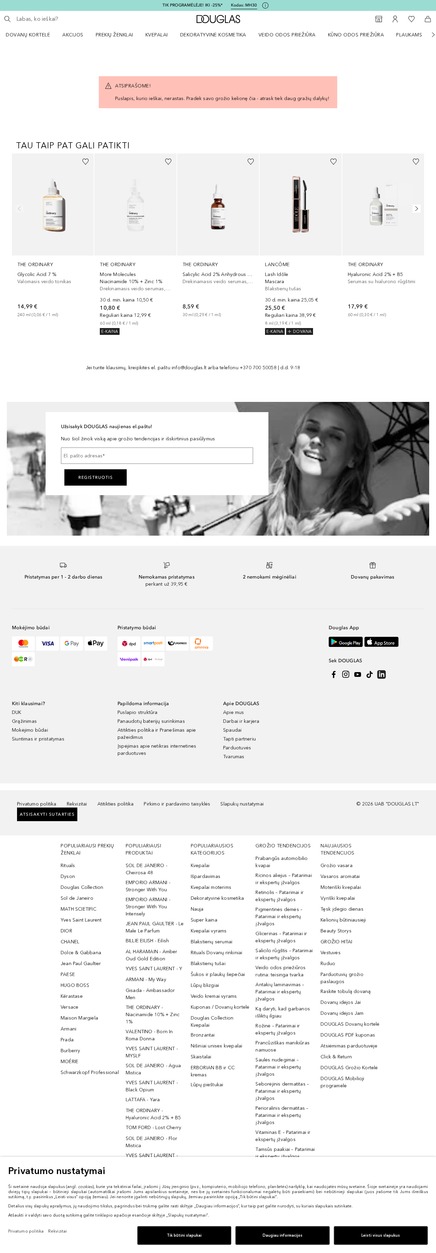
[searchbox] (66, 19)
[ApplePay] (95, 643)
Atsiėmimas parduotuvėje (349, 1046)
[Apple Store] (381, 641)
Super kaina (204, 920)
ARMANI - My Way (146, 979)
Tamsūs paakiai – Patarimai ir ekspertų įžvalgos (285, 1152)
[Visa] (47, 643)
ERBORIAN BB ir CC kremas (213, 1071)
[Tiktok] (369, 674)
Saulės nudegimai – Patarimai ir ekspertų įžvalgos (278, 1067)
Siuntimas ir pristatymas (38, 739)
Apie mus (233, 712)
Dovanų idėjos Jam (342, 1013)
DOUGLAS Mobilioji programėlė (342, 1082)
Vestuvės (331, 953)
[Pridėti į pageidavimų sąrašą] (85, 161)
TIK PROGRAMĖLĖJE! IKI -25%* (192, 5)
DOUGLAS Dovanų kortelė (350, 1024)
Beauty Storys (336, 931)
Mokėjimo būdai (30, 730)
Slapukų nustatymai (242, 804)
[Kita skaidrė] (428, 35)
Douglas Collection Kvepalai (212, 1021)
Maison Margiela (79, 1018)
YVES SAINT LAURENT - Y (154, 969)
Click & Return (336, 1057)
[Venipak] (129, 659)
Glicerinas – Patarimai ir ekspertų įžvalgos (281, 937)
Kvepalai (156, 35)
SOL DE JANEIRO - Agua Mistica (153, 1069)
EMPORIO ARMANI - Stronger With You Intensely (148, 907)
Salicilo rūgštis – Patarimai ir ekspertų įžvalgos (284, 954)
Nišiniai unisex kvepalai (217, 1046)
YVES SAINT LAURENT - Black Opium (152, 1086)
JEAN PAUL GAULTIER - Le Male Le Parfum (155, 927)
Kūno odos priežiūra (356, 35)
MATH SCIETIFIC (78, 909)
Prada (67, 1040)
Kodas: (244, 5)
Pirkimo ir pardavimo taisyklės (177, 804)
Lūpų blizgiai (205, 985)
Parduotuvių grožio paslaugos (342, 978)
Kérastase (72, 996)
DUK (16, 712)
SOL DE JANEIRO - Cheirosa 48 (146, 869)
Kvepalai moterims (211, 887)
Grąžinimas (24, 721)
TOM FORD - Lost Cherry (153, 1127)
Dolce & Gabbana (81, 953)
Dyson (68, 876)
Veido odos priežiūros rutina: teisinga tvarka (280, 971)
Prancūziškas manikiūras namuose (282, 1046)
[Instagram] (346, 674)
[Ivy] (23, 659)
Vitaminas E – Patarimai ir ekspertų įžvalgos (282, 1135)
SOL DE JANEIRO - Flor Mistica (151, 1142)
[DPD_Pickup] (153, 659)
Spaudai (232, 730)
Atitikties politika (115, 804)
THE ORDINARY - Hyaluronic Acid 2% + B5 (153, 1114)
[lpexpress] (177, 643)
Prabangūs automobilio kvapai (281, 862)
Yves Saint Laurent (81, 920)
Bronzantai (203, 1035)
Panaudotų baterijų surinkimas (151, 721)
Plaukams (409, 35)
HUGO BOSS (75, 985)
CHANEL (70, 942)
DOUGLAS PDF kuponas (348, 1035)
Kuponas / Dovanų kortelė (220, 1007)
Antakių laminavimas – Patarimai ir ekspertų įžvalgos (279, 992)
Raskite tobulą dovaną (346, 991)
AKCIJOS (72, 35)
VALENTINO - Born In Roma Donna (149, 1035)
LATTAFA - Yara (143, 1100)
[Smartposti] (153, 643)
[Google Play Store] (346, 641)
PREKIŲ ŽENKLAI (114, 35)
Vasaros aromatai (340, 876)
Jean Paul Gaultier (81, 963)
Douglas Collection (82, 887)
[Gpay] (71, 643)
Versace (69, 1007)
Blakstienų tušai (208, 963)
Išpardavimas (205, 876)
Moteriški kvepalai (341, 887)
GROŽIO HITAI (336, 942)
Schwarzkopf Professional (90, 1072)
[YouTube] (358, 674)
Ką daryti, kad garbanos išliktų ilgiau (282, 1012)
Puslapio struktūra (138, 712)
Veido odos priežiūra (287, 35)
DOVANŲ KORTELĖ (28, 35)
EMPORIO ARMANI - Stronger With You (148, 886)
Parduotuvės (237, 748)
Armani (68, 1029)
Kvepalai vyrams (209, 931)
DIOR (66, 931)
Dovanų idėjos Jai (341, 1002)
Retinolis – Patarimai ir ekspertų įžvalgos (279, 896)
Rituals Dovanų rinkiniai (217, 953)
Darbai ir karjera (241, 721)
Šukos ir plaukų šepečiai (218, 974)
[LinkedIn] (381, 674)
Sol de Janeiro (77, 898)
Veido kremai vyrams (214, 996)
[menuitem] (32, 35)
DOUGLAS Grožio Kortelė (349, 1068)
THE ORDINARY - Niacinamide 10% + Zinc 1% (153, 1015)
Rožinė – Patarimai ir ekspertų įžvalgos (277, 1029)
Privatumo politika (37, 804)
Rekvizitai (77, 804)
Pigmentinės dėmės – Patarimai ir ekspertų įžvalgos (278, 917)
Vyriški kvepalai (338, 898)
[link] (53, 236)
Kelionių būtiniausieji (343, 920)
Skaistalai (201, 1057)
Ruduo (328, 963)
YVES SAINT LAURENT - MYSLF (152, 1052)
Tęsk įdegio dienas (342, 909)
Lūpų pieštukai (207, 1085)
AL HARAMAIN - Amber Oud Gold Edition (151, 955)
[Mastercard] (23, 643)
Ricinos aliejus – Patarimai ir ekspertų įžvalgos (283, 879)
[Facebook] (334, 674)
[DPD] (129, 643)
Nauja (197, 909)
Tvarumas (234, 757)
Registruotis (95, 477)
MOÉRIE (69, 1061)
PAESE (68, 974)
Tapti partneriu (239, 739)
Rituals (68, 865)
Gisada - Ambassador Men (150, 994)
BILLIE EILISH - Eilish (147, 941)
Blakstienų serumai (212, 942)
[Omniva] (201, 643)
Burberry (70, 1051)
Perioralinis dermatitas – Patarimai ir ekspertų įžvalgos (281, 1115)
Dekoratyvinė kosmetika (213, 35)
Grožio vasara (337, 865)
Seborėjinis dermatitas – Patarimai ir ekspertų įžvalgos (282, 1091)
